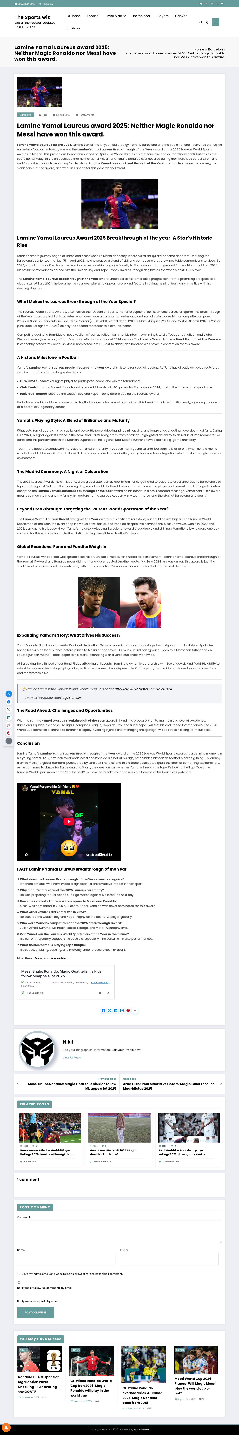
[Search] (201, 22)
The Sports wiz (32, 17)
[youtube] (222, 4)
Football (93, 16)
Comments (24, 1217)
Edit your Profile (123, 1050)
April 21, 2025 (72, 698)
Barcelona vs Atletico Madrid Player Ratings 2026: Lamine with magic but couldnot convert (46, 1152)
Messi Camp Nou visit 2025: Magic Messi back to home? (113, 1152)
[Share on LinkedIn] (115, 1010)
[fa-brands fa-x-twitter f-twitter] (206, 4)
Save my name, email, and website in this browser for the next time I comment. (72, 1274)
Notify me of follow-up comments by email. (45, 1288)
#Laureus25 (124, 689)
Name (21, 1250)
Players (163, 16)
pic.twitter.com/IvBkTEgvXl (153, 689)
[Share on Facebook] (103, 1010)
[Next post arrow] (221, 1084)
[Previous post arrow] (18, 1084)
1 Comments (87, 115)
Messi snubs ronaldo (50, 958)
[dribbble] (212, 4)
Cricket (181, 16)
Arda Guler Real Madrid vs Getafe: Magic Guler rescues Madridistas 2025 (168, 1086)
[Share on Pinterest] (128, 1010)
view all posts (72, 1057)
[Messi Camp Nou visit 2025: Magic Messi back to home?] (119, 1128)
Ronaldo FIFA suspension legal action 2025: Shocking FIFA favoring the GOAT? (39, 1384)
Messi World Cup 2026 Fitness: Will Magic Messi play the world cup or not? (195, 1386)
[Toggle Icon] (215, 22)
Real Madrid (116, 16)
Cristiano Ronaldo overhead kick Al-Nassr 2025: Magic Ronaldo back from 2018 (142, 1395)
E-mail (124, 1250)
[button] (135, 1010)
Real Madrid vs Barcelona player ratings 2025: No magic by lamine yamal (182, 1152)
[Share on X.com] (109, 1010)
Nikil (45, 115)
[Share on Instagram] (122, 1010)
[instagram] (217, 4)
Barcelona (141, 16)
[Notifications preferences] (6, 1427)
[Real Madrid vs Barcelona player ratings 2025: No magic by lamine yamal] (189, 1128)
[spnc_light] (207, 22)
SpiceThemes (141, 1429)
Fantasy (73, 28)
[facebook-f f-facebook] (201, 4)
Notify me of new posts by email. (38, 1301)
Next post (129, 1078)
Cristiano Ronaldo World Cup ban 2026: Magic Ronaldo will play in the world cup (91, 1388)
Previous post (107, 1078)
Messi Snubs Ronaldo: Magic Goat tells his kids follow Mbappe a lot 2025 (72, 1086)
